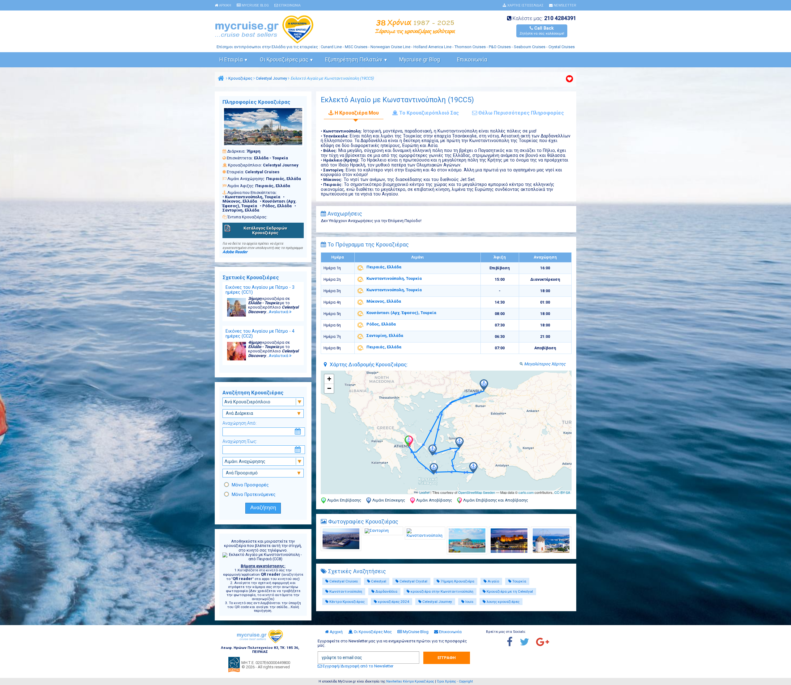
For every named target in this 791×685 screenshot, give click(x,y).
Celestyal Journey (271, 78)
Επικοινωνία (472, 60)
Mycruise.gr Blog (419, 60)
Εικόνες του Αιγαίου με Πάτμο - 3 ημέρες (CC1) (260, 290)
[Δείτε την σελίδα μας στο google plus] (545, 642)
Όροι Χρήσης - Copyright (455, 681)
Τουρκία (518, 581)
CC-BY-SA (562, 492)
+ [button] (329, 379)
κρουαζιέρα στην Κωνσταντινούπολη (441, 591)
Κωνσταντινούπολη (345, 591)
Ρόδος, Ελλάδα (381, 324)
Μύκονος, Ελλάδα (383, 301)
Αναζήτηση (263, 508)
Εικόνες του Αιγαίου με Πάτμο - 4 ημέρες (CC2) (260, 333)
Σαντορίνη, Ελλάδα (384, 335)
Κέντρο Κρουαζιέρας (346, 601)
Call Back (541, 31)
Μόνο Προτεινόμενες (254, 494)
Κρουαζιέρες (240, 78)
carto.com (526, 492)
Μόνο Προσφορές (250, 484)
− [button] (329, 388)
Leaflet (424, 492)
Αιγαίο (493, 581)
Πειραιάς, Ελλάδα (383, 267)
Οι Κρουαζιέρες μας (284, 60)
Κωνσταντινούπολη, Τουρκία (394, 278)
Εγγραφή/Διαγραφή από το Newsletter (357, 666)
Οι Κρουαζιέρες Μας (372, 632)
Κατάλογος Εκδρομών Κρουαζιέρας (265, 230)
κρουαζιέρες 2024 (393, 601)
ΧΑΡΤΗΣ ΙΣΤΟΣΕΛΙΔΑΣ (525, 5)
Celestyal (378, 581)
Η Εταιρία (231, 60)
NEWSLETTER (564, 5)
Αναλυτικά (279, 311)
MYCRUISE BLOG (255, 5)
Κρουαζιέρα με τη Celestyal (509, 591)
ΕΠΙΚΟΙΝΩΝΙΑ (289, 5)
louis (468, 601)
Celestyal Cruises (343, 581)
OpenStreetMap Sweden (476, 492)
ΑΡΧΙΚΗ (224, 5)
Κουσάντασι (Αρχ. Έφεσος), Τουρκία (401, 312)
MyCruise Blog (415, 632)
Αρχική (336, 632)
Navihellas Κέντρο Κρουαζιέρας (410, 681)
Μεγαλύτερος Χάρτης (544, 363)
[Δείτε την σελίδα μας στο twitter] (527, 642)
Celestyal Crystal (413, 581)
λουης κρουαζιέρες (502, 601)
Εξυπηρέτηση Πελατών (353, 60)
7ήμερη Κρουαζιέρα (457, 581)
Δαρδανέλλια (385, 591)
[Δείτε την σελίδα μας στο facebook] (513, 642)
